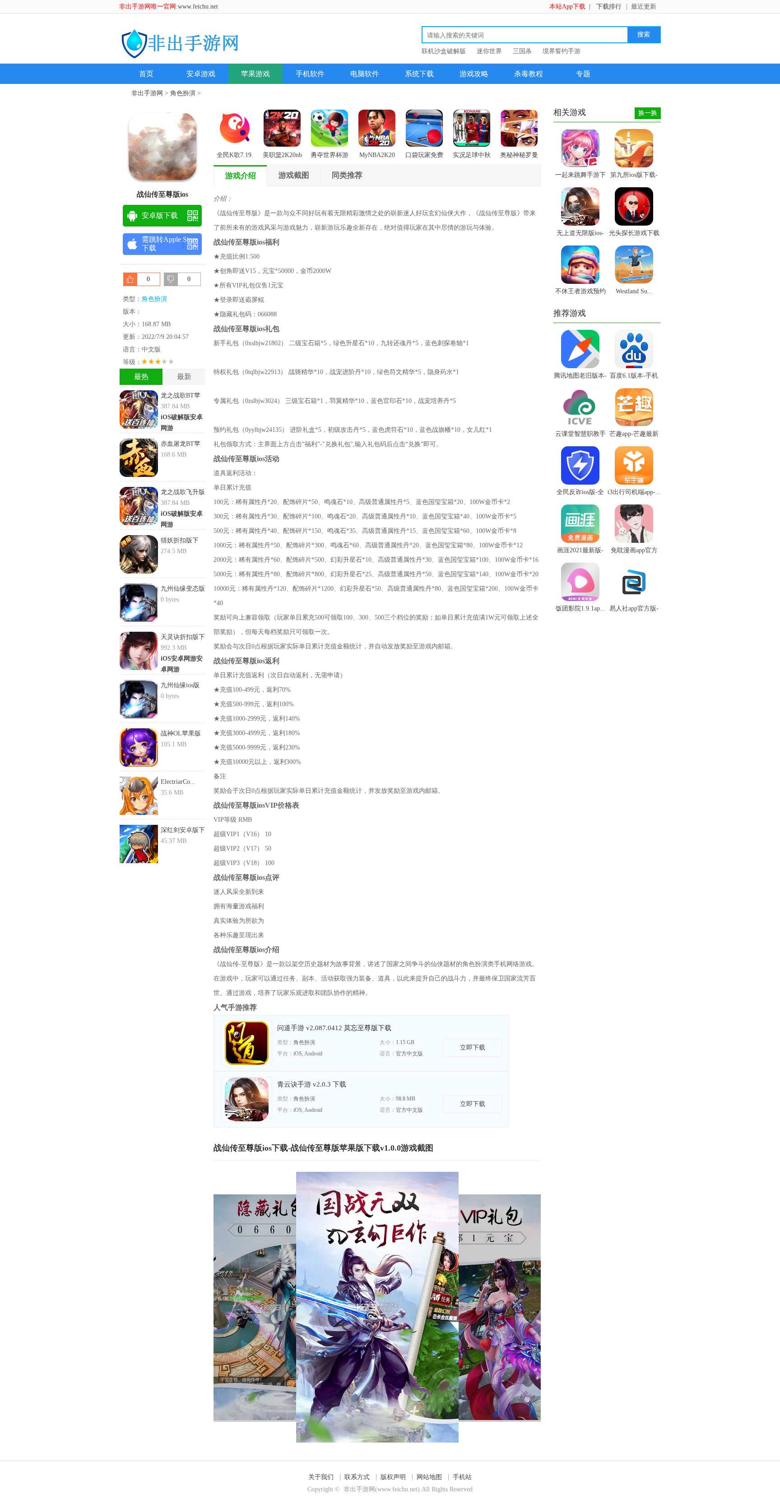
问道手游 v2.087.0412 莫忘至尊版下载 (334, 1028)
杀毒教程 (528, 74)
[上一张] (295, 1307)
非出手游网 (147, 93)
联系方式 (357, 1477)
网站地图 (429, 1477)
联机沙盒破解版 (444, 51)
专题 (583, 74)
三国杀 (522, 51)
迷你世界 (489, 51)
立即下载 (472, 1047)
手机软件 (310, 74)
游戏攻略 (474, 74)
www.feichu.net (198, 6)
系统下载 (419, 74)
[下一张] (459, 1307)
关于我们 (321, 1477)
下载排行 (609, 6)
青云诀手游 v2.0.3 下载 (311, 1084)
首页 (146, 74)
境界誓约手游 (561, 51)
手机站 (462, 1477)
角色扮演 (182, 93)
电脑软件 (364, 74)
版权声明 (393, 1477)
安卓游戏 (200, 74)
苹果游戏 (255, 74)
